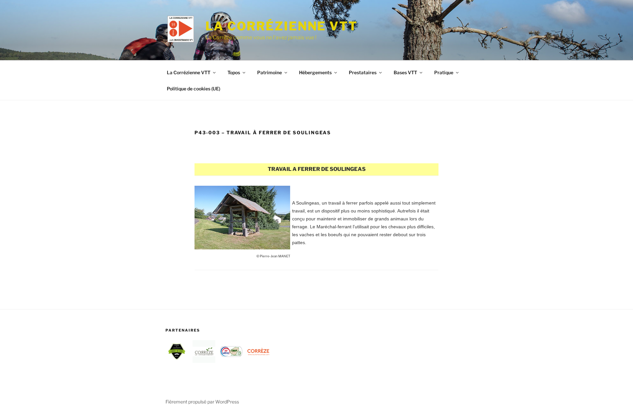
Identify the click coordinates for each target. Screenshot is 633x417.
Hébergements (315, 72)
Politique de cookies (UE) (193, 88)
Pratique (443, 72)
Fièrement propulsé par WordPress (202, 401)
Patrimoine (269, 72)
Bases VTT (405, 72)
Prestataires (363, 72)
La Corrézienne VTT (281, 26)
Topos (233, 72)
